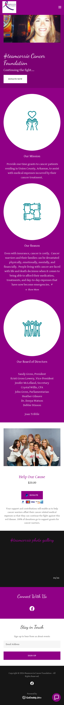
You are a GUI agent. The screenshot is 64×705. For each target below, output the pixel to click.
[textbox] (32, 644)
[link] (9, 7)
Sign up (32, 655)
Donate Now (15, 79)
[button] (60, 7)
